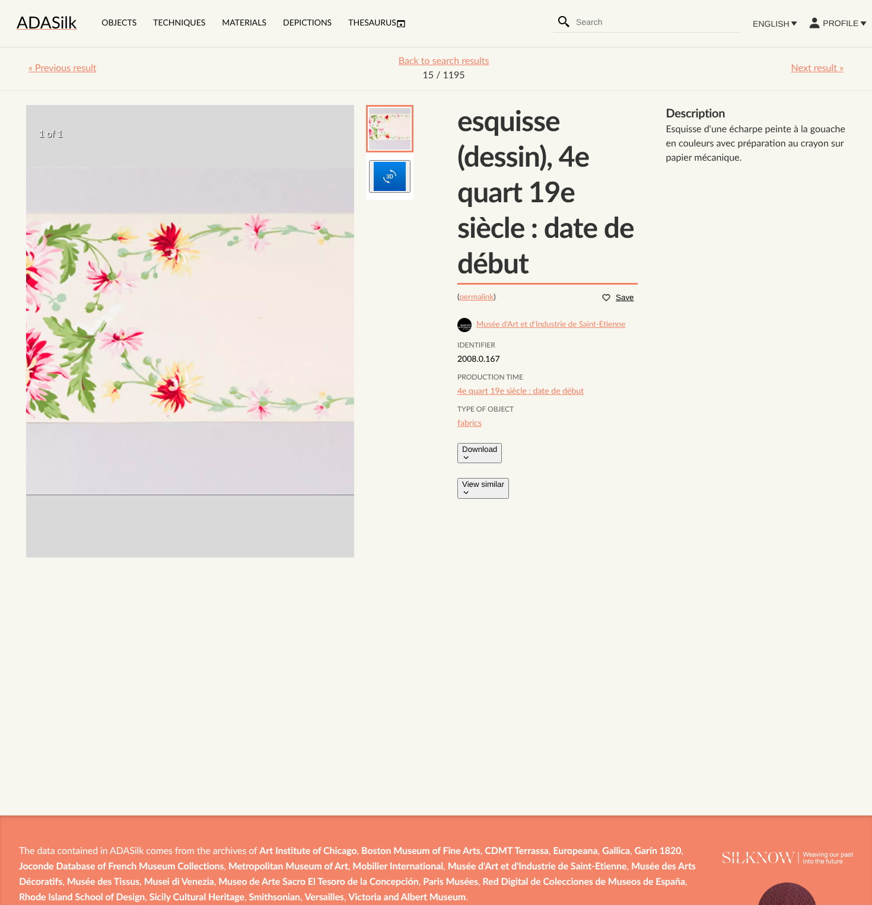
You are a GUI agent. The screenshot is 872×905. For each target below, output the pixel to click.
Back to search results (444, 61)
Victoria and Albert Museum (407, 898)
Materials (244, 23)
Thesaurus (372, 23)
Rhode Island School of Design (82, 898)
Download (479, 449)
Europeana (575, 851)
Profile (840, 23)
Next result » (817, 69)
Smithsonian (275, 898)
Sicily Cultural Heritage (196, 898)
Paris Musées (450, 882)
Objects (118, 23)
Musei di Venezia (179, 882)
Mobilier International (397, 867)
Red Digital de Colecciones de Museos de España (584, 882)
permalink (477, 297)
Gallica (616, 851)
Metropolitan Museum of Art (288, 867)
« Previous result (62, 69)
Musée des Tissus (103, 882)
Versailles (324, 898)
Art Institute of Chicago (308, 851)
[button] (389, 128)
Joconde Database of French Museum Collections (121, 867)
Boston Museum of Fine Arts (420, 851)
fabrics (469, 423)
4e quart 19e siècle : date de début (520, 391)
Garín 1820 (658, 851)
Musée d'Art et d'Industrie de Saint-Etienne (537, 867)
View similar (483, 484)
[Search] (564, 22)
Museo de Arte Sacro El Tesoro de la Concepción (318, 882)
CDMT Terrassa (517, 851)
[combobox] (658, 22)
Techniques (179, 23)
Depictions (307, 23)
